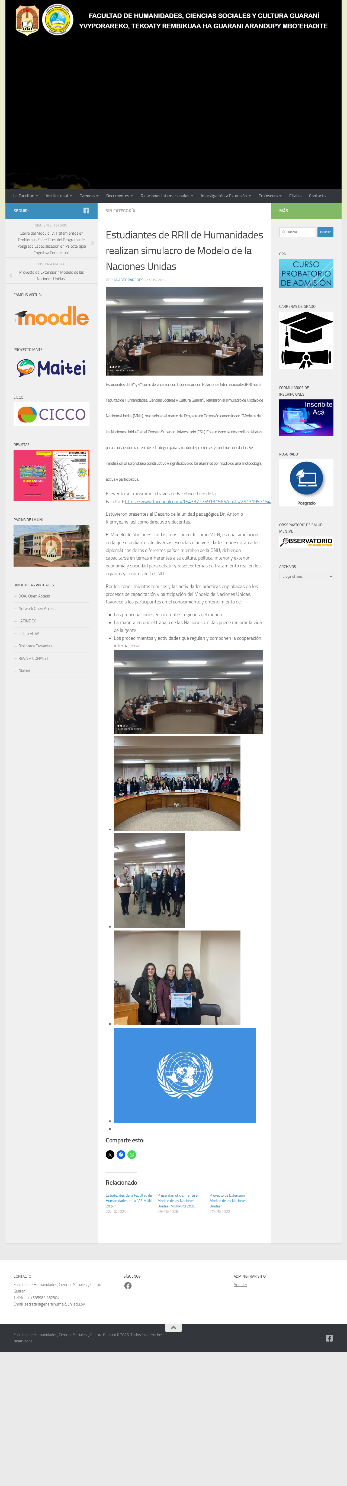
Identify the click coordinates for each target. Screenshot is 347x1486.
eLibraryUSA (28, 633)
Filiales (295, 195)
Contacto (317, 195)
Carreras (87, 195)
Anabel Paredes (128, 280)
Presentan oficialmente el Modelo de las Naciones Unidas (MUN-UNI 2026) (178, 1201)
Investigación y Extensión (224, 195)
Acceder (240, 1284)
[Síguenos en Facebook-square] (86, 210)
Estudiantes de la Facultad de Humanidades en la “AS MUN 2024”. (129, 1201)
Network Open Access (37, 608)
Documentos (117, 195)
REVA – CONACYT (33, 658)
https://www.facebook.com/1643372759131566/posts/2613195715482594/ (205, 502)
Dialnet (24, 670)
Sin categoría (120, 210)
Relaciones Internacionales (165, 195)
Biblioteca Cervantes (35, 646)
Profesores (268, 195)
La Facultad (23, 195)
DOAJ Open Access (34, 596)
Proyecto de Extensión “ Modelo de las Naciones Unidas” (228, 1201)
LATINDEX (27, 621)
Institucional (57, 195)
